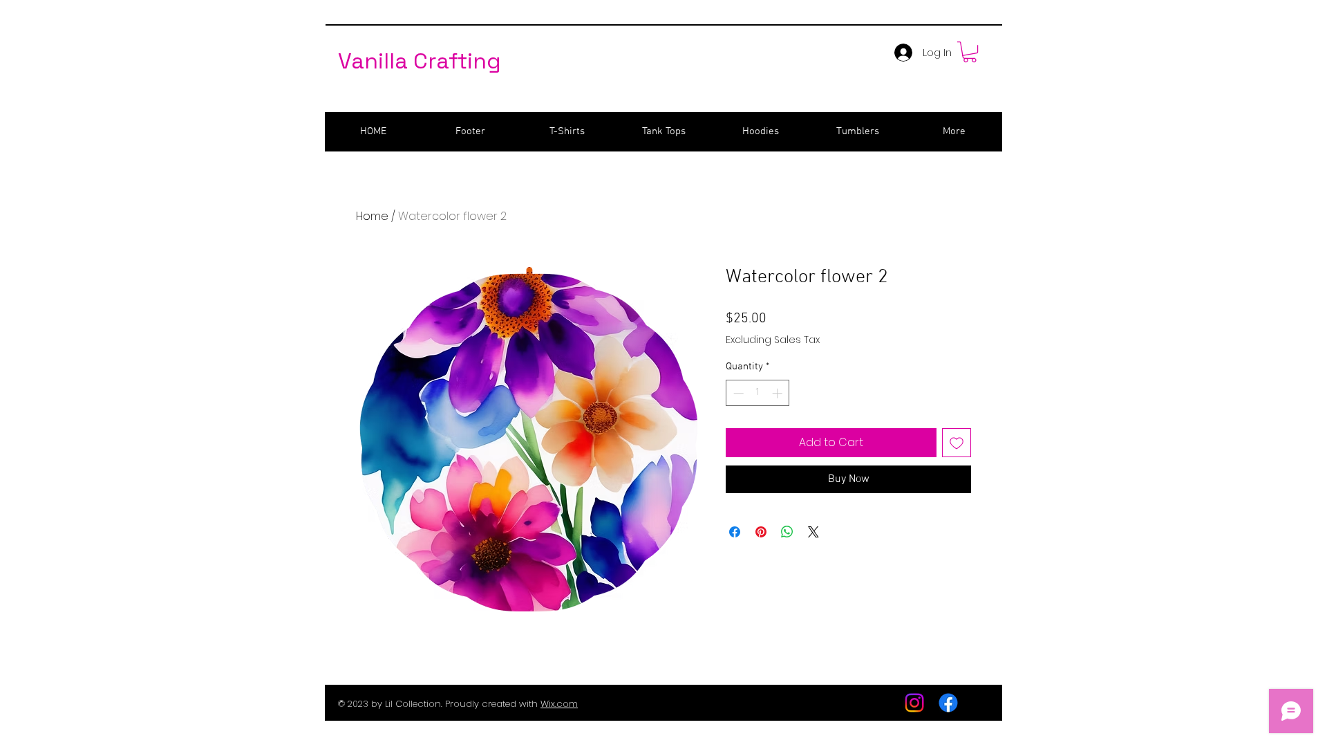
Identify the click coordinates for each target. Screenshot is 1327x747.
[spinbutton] (757, 393)
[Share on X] (813, 532)
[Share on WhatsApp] (787, 532)
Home (372, 216)
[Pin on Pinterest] (761, 532)
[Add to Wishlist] (956, 442)
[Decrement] (737, 393)
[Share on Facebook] (734, 532)
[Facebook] (948, 702)
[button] (969, 52)
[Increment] (778, 393)
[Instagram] (914, 702)
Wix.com (559, 703)
